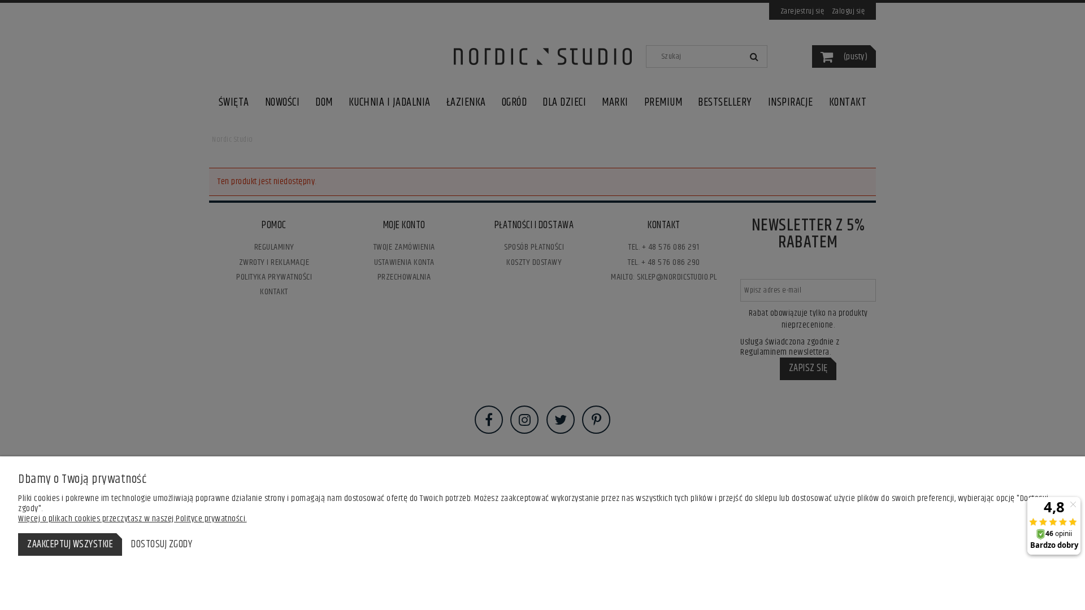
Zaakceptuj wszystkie (70, 544)
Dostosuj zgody (161, 544)
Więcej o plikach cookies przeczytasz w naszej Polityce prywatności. (132, 519)
